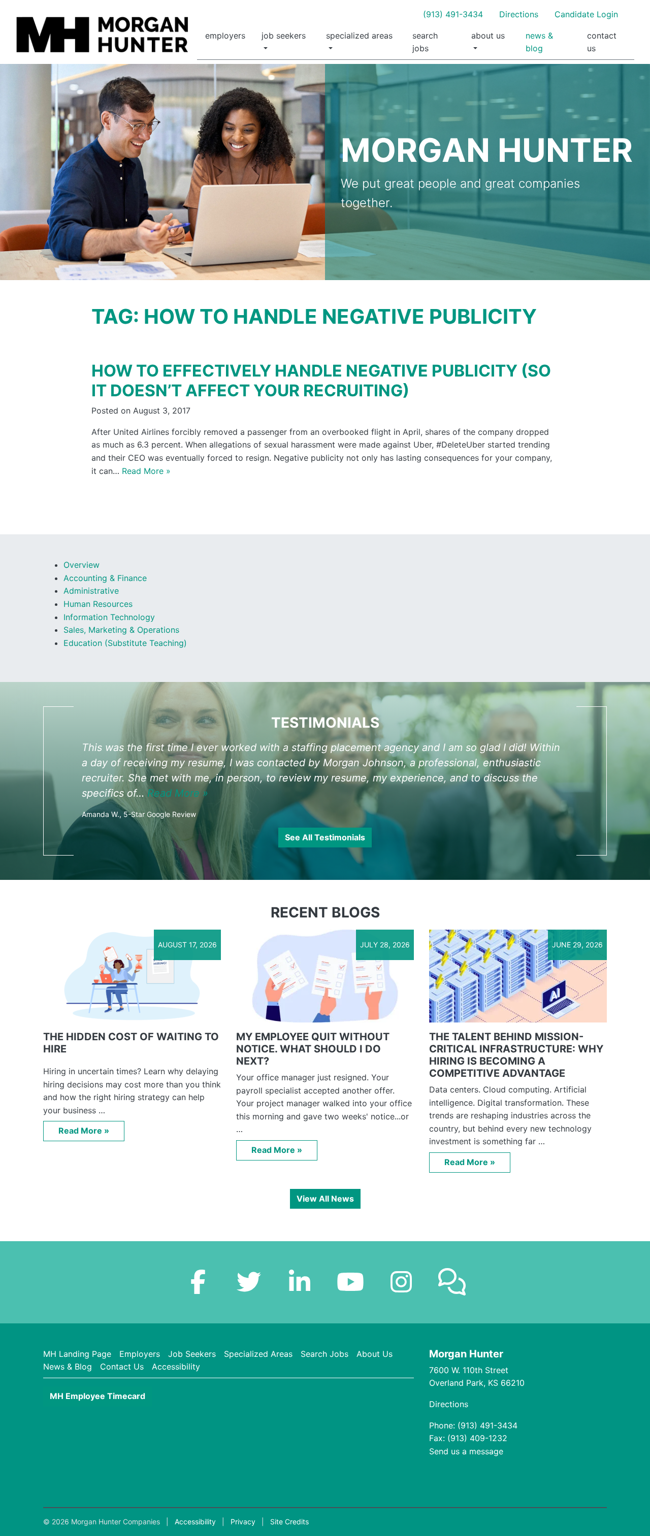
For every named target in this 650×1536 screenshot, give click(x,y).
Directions (518, 14)
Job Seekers (284, 35)
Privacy (243, 1521)
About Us (488, 35)
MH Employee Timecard (97, 1396)
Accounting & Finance (105, 578)
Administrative (91, 591)
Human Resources (98, 604)
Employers (225, 35)
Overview (81, 565)
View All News (325, 1198)
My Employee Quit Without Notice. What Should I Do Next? (312, 1049)
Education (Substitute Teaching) (125, 643)
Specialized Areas (359, 35)
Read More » (146, 471)
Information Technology (109, 617)
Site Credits (289, 1521)
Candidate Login (586, 14)
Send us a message (466, 1451)
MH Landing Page (77, 1354)
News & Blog (539, 42)
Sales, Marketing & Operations (121, 630)
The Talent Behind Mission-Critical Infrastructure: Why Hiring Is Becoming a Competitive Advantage (516, 1055)
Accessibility (176, 1366)
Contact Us (601, 42)
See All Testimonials (325, 837)
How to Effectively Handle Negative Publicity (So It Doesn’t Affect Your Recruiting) (321, 380)
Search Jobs (425, 42)
